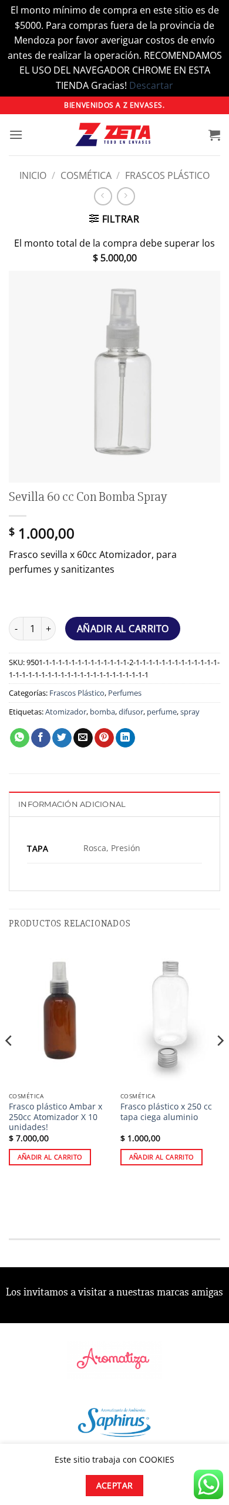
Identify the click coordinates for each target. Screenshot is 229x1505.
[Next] (220, 1064)
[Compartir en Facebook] (40, 738)
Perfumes (125, 692)
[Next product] (103, 196)
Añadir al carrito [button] (50, 1156)
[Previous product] (126, 196)
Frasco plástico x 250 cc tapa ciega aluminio (166, 1111)
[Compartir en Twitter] (62, 738)
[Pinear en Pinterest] (104, 738)
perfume (162, 711)
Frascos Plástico (167, 175)
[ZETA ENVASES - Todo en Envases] (114, 134)
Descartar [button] (151, 85)
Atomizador (65, 711)
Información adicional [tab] (72, 804)
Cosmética (86, 175)
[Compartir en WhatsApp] (19, 738)
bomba (102, 711)
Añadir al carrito (123, 628)
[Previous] (9, 1064)
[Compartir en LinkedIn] (125, 738)
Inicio (32, 175)
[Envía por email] (83, 738)
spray (190, 711)
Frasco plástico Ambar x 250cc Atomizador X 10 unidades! (55, 1116)
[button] (16, 134)
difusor (131, 711)
